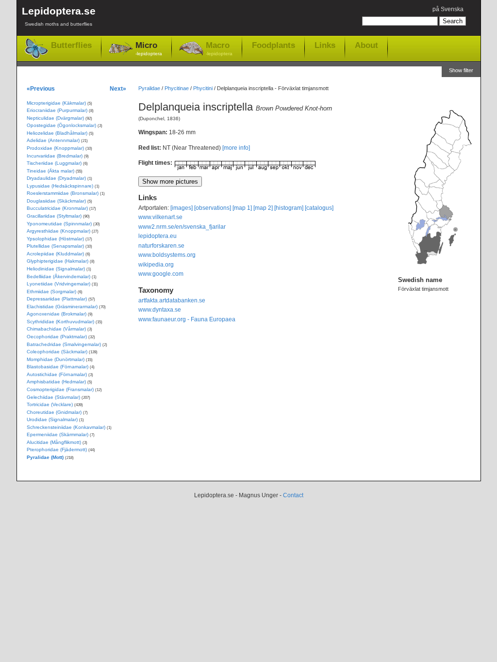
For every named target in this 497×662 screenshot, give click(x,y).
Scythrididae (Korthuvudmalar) (60, 321)
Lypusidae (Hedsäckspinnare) (60, 186)
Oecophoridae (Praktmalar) (57, 336)
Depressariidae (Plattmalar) (57, 298)
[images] (181, 208)
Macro (219, 48)
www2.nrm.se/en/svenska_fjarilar (182, 226)
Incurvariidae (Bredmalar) (55, 155)
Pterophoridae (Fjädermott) (57, 449)
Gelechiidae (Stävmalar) (53, 397)
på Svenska (448, 9)
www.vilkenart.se (160, 217)
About (366, 45)
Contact (293, 495)
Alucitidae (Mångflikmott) (54, 442)
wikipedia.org (156, 264)
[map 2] (263, 208)
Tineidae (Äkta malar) (50, 170)
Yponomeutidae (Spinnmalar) (59, 223)
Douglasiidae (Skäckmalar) (56, 201)
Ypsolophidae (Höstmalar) (55, 238)
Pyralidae (149, 88)
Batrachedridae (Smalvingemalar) (64, 344)
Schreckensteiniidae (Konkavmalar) (66, 427)
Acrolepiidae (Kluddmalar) (55, 253)
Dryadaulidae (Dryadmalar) (56, 178)
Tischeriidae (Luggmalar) (54, 163)
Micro (148, 48)
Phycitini (203, 88)
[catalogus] (319, 208)
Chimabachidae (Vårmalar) (56, 328)
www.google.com (160, 273)
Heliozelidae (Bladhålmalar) (57, 133)
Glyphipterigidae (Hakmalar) (57, 261)
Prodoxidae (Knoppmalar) (55, 148)
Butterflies (71, 45)
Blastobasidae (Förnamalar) (57, 366)
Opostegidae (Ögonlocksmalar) (61, 125)
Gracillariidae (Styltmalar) (54, 216)
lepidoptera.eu (157, 236)
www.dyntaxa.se (159, 309)
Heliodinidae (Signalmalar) (56, 268)
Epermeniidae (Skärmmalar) (57, 434)
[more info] (236, 147)
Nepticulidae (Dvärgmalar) (55, 118)
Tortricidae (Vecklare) (50, 404)
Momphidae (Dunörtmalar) (55, 359)
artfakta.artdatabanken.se (171, 300)
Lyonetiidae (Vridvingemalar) (58, 283)
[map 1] (242, 208)
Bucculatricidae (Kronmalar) (57, 208)
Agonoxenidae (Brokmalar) (56, 313)
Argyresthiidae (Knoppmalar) (58, 231)
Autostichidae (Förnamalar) (57, 374)
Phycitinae (177, 88)
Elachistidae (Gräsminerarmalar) (62, 306)
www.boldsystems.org (167, 255)
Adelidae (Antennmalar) (53, 140)
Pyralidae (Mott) (45, 457)
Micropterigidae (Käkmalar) (56, 103)
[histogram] (288, 208)
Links (325, 45)
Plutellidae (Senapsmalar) (55, 246)
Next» (118, 88)
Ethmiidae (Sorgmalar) (51, 291)
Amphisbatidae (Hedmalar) (56, 381)
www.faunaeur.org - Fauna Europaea (186, 319)
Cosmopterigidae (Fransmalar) (60, 389)
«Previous (41, 88)
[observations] (212, 208)
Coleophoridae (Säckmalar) (57, 351)
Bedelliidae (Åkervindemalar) (58, 276)
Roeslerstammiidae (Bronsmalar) (63, 193)
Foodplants (273, 45)
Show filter (461, 70)
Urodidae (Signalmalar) (52, 419)
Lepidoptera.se (59, 16)
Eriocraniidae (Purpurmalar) (57, 110)
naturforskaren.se (161, 245)
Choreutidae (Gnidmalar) (54, 412)
